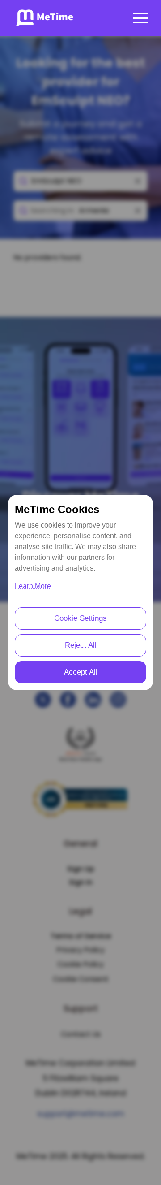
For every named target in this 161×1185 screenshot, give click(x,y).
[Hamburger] (140, 18)
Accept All (80, 672)
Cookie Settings (80, 618)
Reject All (81, 645)
